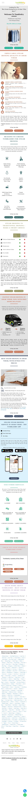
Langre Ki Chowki (5, 690)
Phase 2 (11, 703)
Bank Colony (9, 662)
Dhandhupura (9, 672)
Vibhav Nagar (8, 726)
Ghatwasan (4, 674)
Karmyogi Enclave (5, 683)
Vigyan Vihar (15, 726)
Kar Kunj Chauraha (21, 682)
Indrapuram (4, 677)
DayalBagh (9, 670)
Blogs (18, 742)
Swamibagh (4, 721)
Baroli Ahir (23, 662)
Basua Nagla (15, 664)
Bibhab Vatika (17, 665)
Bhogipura (10, 665)
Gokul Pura (16, 674)
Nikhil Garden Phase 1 (18, 700)
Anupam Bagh (17, 657)
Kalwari (6, 682)
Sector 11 (4, 711)
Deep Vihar (15, 670)
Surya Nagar (14, 719)
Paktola (12, 701)
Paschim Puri (23, 701)
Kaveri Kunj (18, 683)
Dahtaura (20, 669)
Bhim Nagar (4, 665)
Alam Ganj (4, 657)
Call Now (19, 569)
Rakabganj (4, 706)
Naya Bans (11, 698)
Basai (3, 664)
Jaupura (22, 678)
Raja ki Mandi (8, 704)
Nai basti (16, 696)
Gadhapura (16, 672)
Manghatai (9, 693)
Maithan (19, 691)
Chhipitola (9, 669)
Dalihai (3, 670)
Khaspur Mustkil (5, 687)
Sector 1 (23, 709)
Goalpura (10, 674)
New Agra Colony (8, 700)
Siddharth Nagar (18, 714)
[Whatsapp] (10, 739)
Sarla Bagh (18, 709)
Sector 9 (5, 713)
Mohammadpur (17, 695)
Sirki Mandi (9, 716)
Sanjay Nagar (4, 709)
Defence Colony (22, 670)
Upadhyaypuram (5, 724)
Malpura (3, 693)
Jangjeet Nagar (16, 678)
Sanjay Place (11, 709)
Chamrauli (21, 667)
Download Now (14, 478)
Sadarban (10, 708)
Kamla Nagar (12, 682)
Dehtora (3, 672)
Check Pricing (8, 569)
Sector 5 (20, 711)
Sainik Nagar (16, 708)
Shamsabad (4, 714)
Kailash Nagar (11, 680)
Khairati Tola (8, 685)
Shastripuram (10, 714)
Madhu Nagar (4, 691)
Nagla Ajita (10, 696)
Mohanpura (4, 696)
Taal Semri (10, 721)
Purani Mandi (17, 703)
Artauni (23, 657)
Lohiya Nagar (19, 690)
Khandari (15, 685)
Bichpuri (23, 665)
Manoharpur (15, 693)
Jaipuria (10, 678)
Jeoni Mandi (4, 680)
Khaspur (20, 685)
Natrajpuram (4, 698)
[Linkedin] (20, 739)
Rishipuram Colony (17, 706)
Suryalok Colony (22, 719)
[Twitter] (17, 739)
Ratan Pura (10, 706)
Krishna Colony (9, 688)
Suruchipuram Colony (6, 719)
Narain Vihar (22, 696)
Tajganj (5, 722)
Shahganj (18, 713)
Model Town (10, 695)
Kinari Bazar (17, 687)
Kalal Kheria (18, 680)
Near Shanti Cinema (18, 698)
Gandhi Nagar (22, 672)
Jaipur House (17, 677)
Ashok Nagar (4, 659)
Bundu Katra (14, 667)
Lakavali (15, 688)
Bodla (3, 667)
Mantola (21, 693)
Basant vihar (8, 664)
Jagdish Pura (10, 677)
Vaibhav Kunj (12, 724)
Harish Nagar (8, 675)
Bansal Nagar (16, 662)
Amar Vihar (10, 657)
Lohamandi (13, 690)
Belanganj (21, 664)
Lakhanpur (21, 688)
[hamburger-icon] (2, 2)
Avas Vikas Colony (12, 659)
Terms (13, 742)
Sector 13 (15, 711)
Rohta (24, 706)
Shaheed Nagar (11, 713)
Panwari (17, 701)
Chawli (3, 669)
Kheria (11, 687)
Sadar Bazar (4, 708)
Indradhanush (20, 675)
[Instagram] (14, 739)
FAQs (9, 742)
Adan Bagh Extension (14, 656)
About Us (4, 742)
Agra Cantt (22, 656)
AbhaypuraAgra (5, 656)
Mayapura (4, 695)
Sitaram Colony (17, 716)
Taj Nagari (16, 721)
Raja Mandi (15, 704)
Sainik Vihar (23, 708)
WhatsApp (8, 571)
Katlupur (12, 683)
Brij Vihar (8, 667)
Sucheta (23, 716)
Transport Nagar (15, 722)
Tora (9, 722)
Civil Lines (15, 669)
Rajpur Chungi (22, 704)
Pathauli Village (5, 703)
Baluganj (3, 662)
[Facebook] (7, 739)
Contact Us (23, 742)
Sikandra (3, 716)
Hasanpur (14, 675)
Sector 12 (9, 711)
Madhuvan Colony (12, 691)
